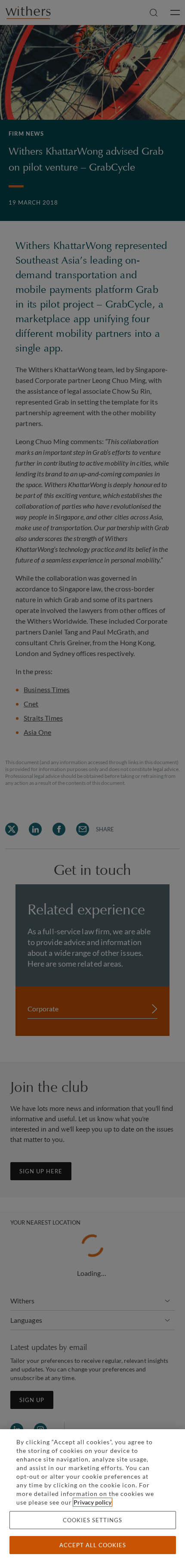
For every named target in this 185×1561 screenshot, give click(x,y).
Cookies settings (92, 1520)
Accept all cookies (92, 1545)
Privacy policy (92, 1502)
